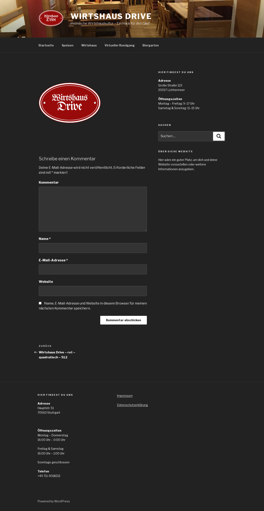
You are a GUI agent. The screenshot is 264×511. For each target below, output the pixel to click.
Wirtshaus (89, 45)
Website (46, 282)
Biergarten (151, 45)
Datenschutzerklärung (132, 405)
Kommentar (49, 182)
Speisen (67, 45)
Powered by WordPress (54, 501)
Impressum (125, 395)
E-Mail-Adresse (53, 260)
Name (45, 239)
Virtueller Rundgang (120, 45)
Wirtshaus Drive (111, 16)
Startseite (46, 45)
